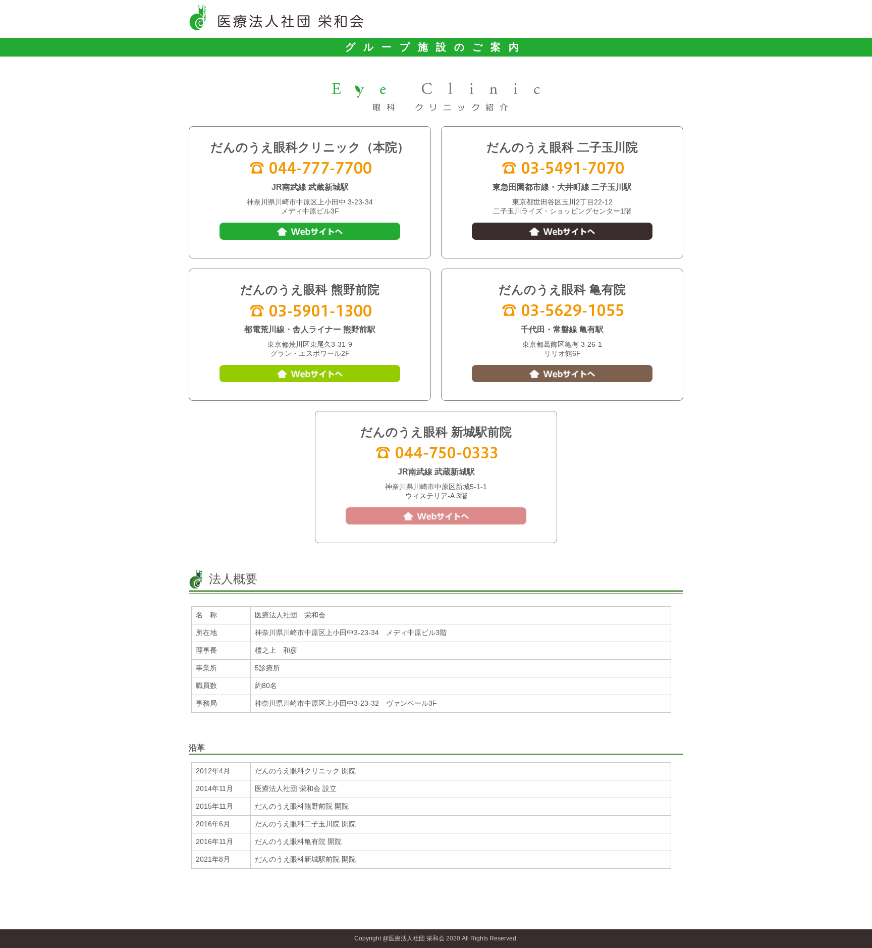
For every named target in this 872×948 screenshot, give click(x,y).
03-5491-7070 (562, 167)
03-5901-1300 (309, 309)
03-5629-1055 (562, 309)
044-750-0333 (436, 451)
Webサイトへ (310, 231)
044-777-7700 (309, 167)
